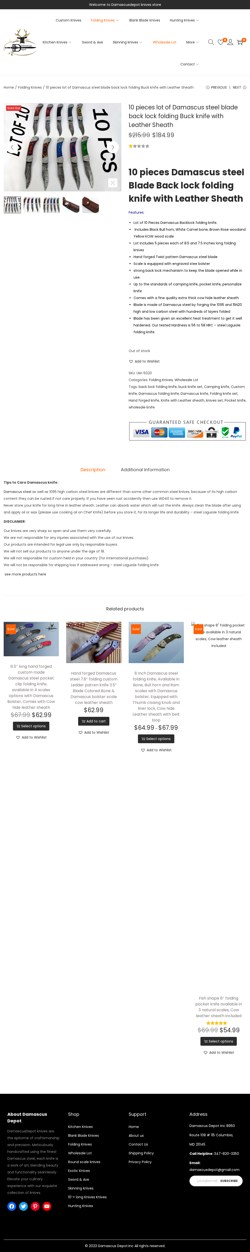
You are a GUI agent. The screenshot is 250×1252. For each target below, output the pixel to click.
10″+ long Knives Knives (87, 1197)
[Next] (113, 147)
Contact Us (138, 1144)
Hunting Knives (80, 1205)
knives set (214, 400)
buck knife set (190, 386)
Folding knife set (224, 393)
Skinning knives (81, 1188)
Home (9, 87)
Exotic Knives (79, 1170)
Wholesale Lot (186, 379)
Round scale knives (84, 1161)
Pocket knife (235, 400)
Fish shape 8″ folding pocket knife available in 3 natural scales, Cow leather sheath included (218, 1007)
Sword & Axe (78, 1179)
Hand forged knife (144, 400)
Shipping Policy (141, 1153)
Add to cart (96, 721)
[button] (144, 361)
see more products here (25, 574)
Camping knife (216, 386)
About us (136, 1135)
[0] (221, 42)
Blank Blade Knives (83, 1135)
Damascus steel (17, 491)
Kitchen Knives (80, 1126)
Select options (33, 726)
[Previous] (12, 147)
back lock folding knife (158, 386)
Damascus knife (194, 393)
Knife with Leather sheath (182, 400)
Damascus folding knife (159, 393)
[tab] (93, 469)
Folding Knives (30, 87)
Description (93, 470)
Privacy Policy (140, 1161)
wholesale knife (142, 407)
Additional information (145, 470)
